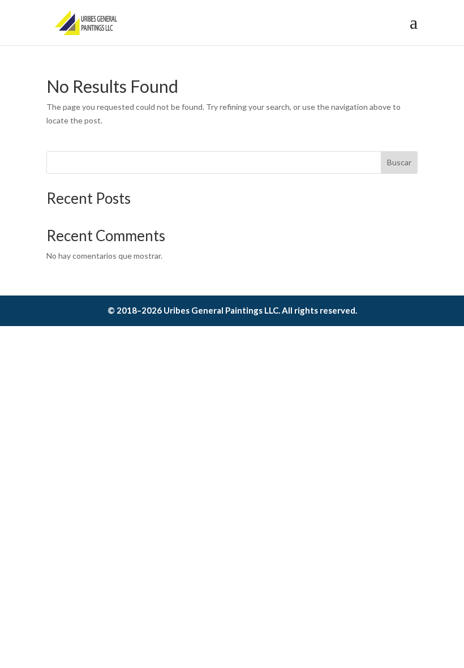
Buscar (399, 162)
